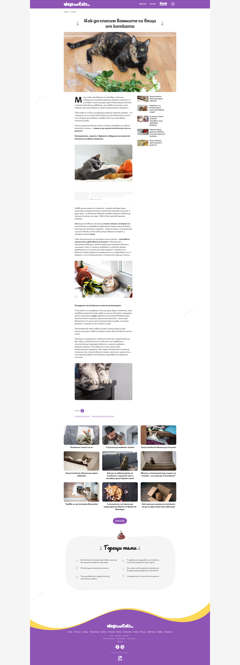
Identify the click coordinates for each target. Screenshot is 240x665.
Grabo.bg (103, 632)
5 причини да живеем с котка (120, 447)
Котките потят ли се (81, 447)
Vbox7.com (77, 632)
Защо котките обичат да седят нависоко (156, 98)
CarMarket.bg (151, 632)
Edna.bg (118, 632)
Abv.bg (70, 632)
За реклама (118, 635)
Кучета (142, 3)
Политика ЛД (131, 638)
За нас (111, 635)
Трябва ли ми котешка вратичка (81, 503)
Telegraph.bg (168, 632)
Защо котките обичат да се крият (158, 447)
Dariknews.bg (127, 632)
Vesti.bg (135, 632)
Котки (153, 3)
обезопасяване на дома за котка (103, 416)
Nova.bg (142, 632)
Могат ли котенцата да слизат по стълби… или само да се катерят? (158, 474)
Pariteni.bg (111, 632)
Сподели (77, 410)
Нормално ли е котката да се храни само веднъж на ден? (157, 108)
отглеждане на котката (82, 416)
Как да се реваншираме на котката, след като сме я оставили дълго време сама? (120, 475)
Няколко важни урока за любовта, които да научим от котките (157, 132)
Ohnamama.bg (94, 632)
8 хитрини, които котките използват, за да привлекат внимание (156, 120)
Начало (66, 12)
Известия (120, 641)
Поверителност (121, 638)
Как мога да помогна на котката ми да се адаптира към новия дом (158, 505)
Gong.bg (85, 632)
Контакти (126, 635)
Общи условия (126, 652)
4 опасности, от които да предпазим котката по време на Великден (120, 506)
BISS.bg (160, 632)
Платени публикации (109, 638)
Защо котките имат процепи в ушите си (156, 142)
